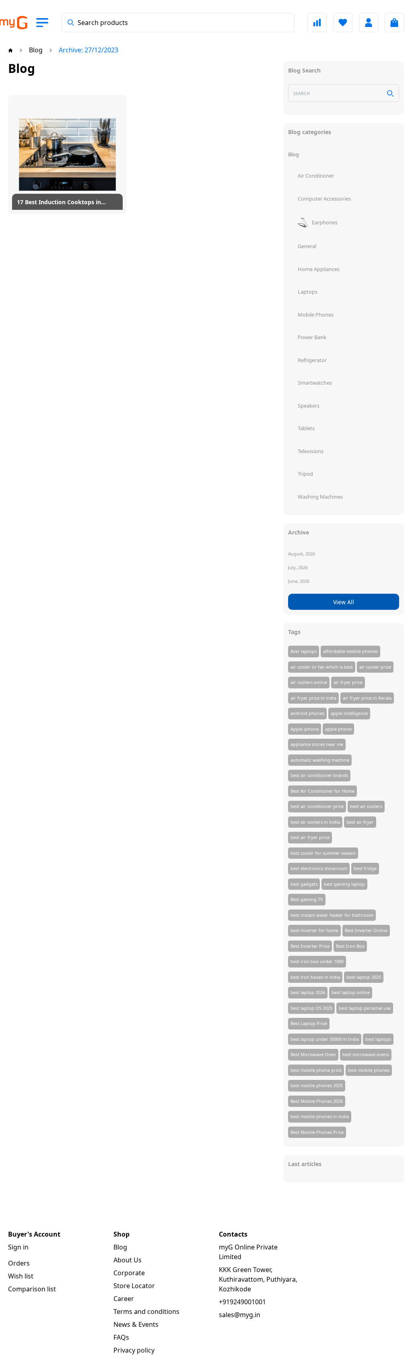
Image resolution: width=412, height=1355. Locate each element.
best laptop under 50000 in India (324, 1039)
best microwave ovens (365, 1054)
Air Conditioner (316, 175)
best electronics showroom (318, 868)
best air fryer (360, 822)
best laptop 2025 (363, 977)
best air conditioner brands (319, 775)
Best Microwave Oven (313, 1054)
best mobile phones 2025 (316, 1085)
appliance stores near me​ (316, 744)
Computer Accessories (324, 198)
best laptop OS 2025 (311, 1008)
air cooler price (375, 667)
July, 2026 (298, 567)
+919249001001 (242, 1301)
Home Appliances (319, 269)
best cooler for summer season (323, 853)
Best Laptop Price (308, 1023)
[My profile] (368, 22)
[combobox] (178, 22)
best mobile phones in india (319, 1116)
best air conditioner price (317, 806)
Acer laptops (303, 651)
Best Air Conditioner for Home (322, 791)
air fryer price (348, 682)
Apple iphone (304, 729)
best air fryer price (310, 837)
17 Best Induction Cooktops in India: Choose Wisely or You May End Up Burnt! (62, 202)
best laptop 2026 (307, 992)
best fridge (365, 868)
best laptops (378, 1039)
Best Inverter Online (366, 930)
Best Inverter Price (310, 946)
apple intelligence (349, 713)
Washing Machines (320, 496)
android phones (307, 713)
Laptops (307, 291)
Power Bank (312, 337)
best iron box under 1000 (317, 961)
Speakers (308, 405)
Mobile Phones (316, 314)
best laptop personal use (365, 1008)
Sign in (18, 1247)
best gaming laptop (344, 884)
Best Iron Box (350, 946)
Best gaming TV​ (306, 899)
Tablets (306, 428)
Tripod (305, 473)
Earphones (325, 222)
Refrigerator (312, 360)
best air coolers (366, 806)
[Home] (10, 50)
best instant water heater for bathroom (331, 915)
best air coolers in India (315, 822)
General (307, 246)
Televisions (310, 451)
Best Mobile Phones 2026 (316, 1101)
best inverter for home (314, 930)
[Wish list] (342, 22)
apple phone (338, 729)
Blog (293, 154)
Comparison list (32, 1289)
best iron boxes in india (315, 977)
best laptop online (351, 992)
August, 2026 (301, 554)
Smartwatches (315, 382)
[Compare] (317, 22)
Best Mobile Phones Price (317, 1132)
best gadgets (303, 884)
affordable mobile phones (350, 651)
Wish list (20, 1276)
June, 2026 (298, 581)
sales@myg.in (239, 1314)
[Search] (70, 22)
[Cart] (394, 22)
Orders (19, 1263)
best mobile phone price (316, 1070)
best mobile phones (368, 1070)
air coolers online (308, 682)
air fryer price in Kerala (367, 698)
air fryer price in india (313, 698)
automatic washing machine (319, 760)
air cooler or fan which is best (321, 667)
